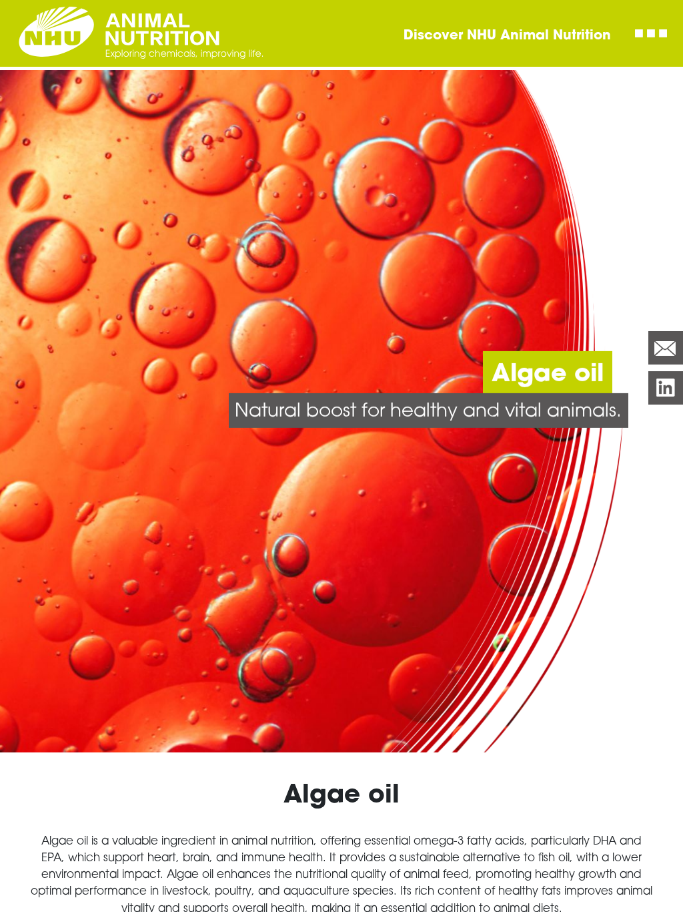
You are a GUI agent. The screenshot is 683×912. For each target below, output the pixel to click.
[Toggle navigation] (651, 33)
